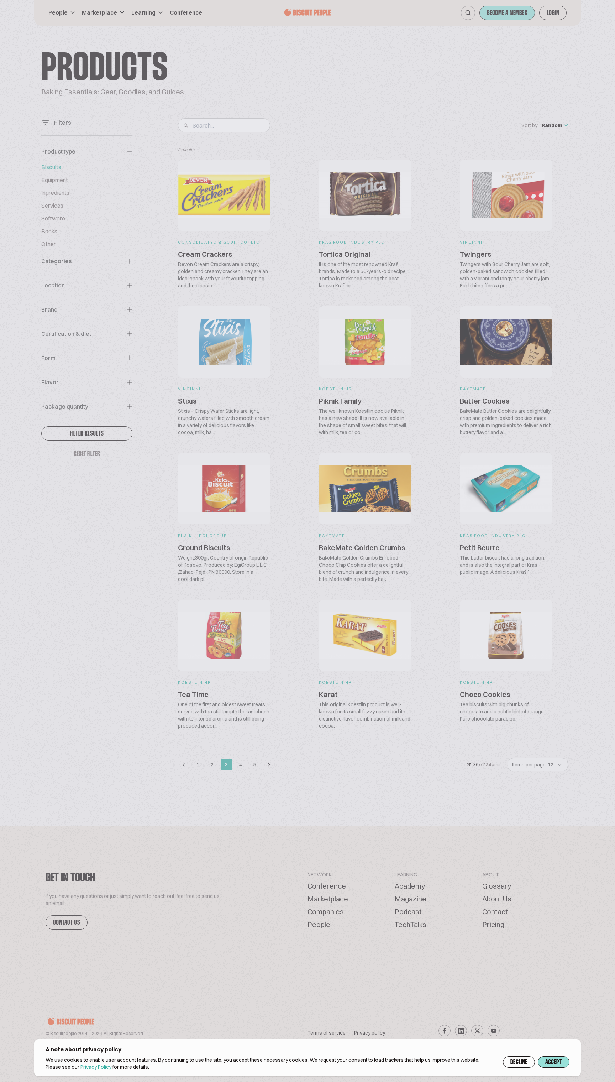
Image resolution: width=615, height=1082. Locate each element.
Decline (518, 1062)
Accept (553, 1062)
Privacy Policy (95, 1067)
